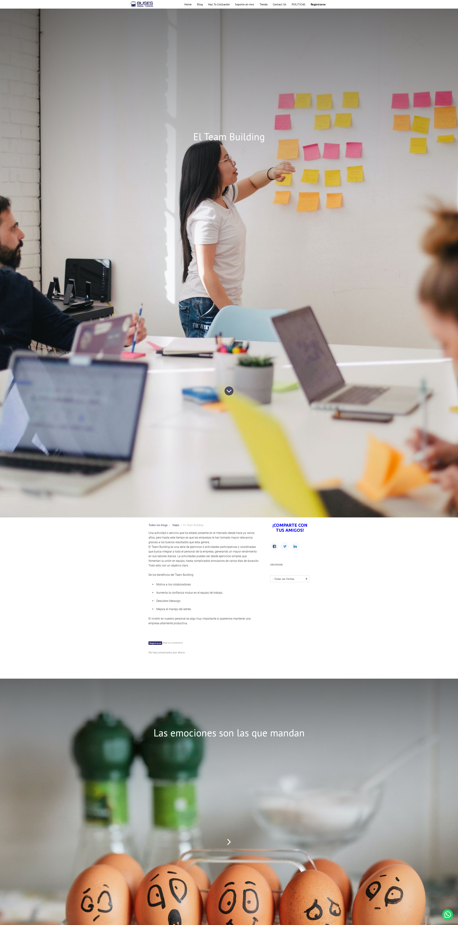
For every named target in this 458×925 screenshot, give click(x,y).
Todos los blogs (158, 525)
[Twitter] (285, 546)
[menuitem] (188, 4)
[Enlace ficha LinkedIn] (295, 546)
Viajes (175, 525)
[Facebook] (274, 546)
